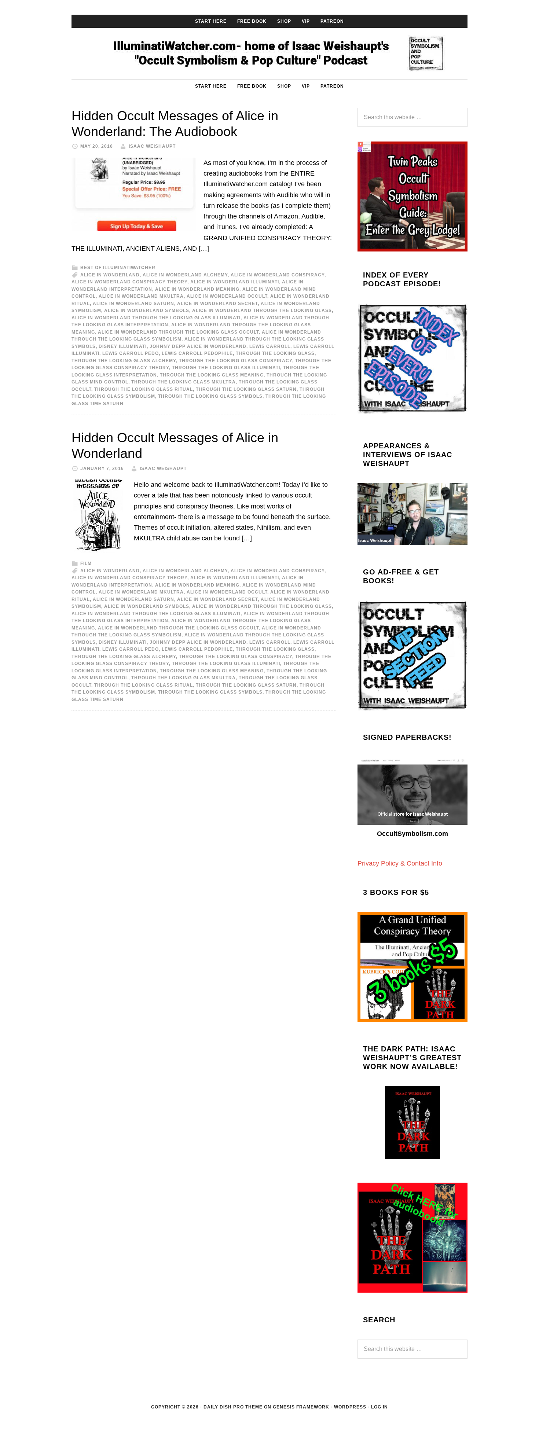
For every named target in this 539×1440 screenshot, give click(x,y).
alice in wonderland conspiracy (277, 275)
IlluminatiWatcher (269, 53)
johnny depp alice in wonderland (198, 346)
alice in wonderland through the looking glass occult (178, 332)
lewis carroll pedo (130, 353)
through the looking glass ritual (143, 389)
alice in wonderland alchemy (185, 275)
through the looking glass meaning (212, 375)
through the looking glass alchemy (124, 360)
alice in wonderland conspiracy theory (129, 281)
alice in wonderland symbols (146, 310)
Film (86, 563)
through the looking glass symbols (210, 396)
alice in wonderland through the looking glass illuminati (156, 317)
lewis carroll (269, 346)
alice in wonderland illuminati (234, 281)
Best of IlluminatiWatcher (117, 267)
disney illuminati (123, 346)
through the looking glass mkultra (183, 382)
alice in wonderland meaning (197, 289)
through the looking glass (275, 353)
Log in (379, 1407)
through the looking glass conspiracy (235, 360)
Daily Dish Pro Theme (233, 1407)
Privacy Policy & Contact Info (400, 863)
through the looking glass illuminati (226, 367)
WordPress (350, 1407)
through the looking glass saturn (246, 389)
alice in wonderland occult (227, 296)
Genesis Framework (301, 1407)
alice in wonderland (110, 275)
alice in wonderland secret (217, 303)
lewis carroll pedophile (197, 353)
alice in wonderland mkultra (141, 296)
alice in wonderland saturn (133, 303)
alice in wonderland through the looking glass (262, 310)
